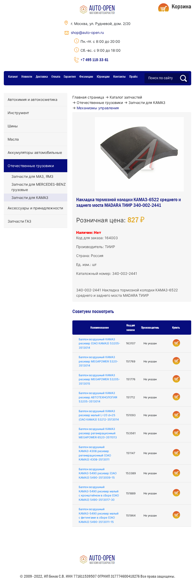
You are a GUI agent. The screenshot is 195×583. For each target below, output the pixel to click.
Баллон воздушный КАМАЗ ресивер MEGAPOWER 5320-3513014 (98, 361)
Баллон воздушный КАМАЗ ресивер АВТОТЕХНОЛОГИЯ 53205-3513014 (98, 397)
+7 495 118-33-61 (94, 59)
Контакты (119, 76)
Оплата (55, 76)
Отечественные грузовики (31, 166)
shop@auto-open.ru (87, 32)
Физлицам (86, 76)
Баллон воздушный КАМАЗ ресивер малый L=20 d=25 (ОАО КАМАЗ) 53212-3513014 (99, 415)
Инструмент (18, 113)
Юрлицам (103, 76)
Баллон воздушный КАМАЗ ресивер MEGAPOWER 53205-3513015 (99, 379)
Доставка (42, 76)
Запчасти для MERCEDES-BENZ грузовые (38, 187)
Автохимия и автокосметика (32, 99)
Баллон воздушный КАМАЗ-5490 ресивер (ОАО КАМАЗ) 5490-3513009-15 (98, 473)
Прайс (133, 76)
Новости (26, 76)
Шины (13, 126)
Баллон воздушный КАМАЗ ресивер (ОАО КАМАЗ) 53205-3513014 (99, 343)
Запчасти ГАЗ (19, 221)
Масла (13, 139)
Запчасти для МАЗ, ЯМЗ (32, 176)
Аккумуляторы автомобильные (35, 152)
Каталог (13, 76)
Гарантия (70, 76)
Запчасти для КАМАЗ (29, 197)
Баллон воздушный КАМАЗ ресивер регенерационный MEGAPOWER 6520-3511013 (98, 433)
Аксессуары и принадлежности (35, 208)
